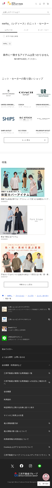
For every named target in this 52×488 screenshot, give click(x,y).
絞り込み (45, 483)
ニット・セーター (42, 295)
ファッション (20, 295)
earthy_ (9, 295)
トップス (30, 295)
